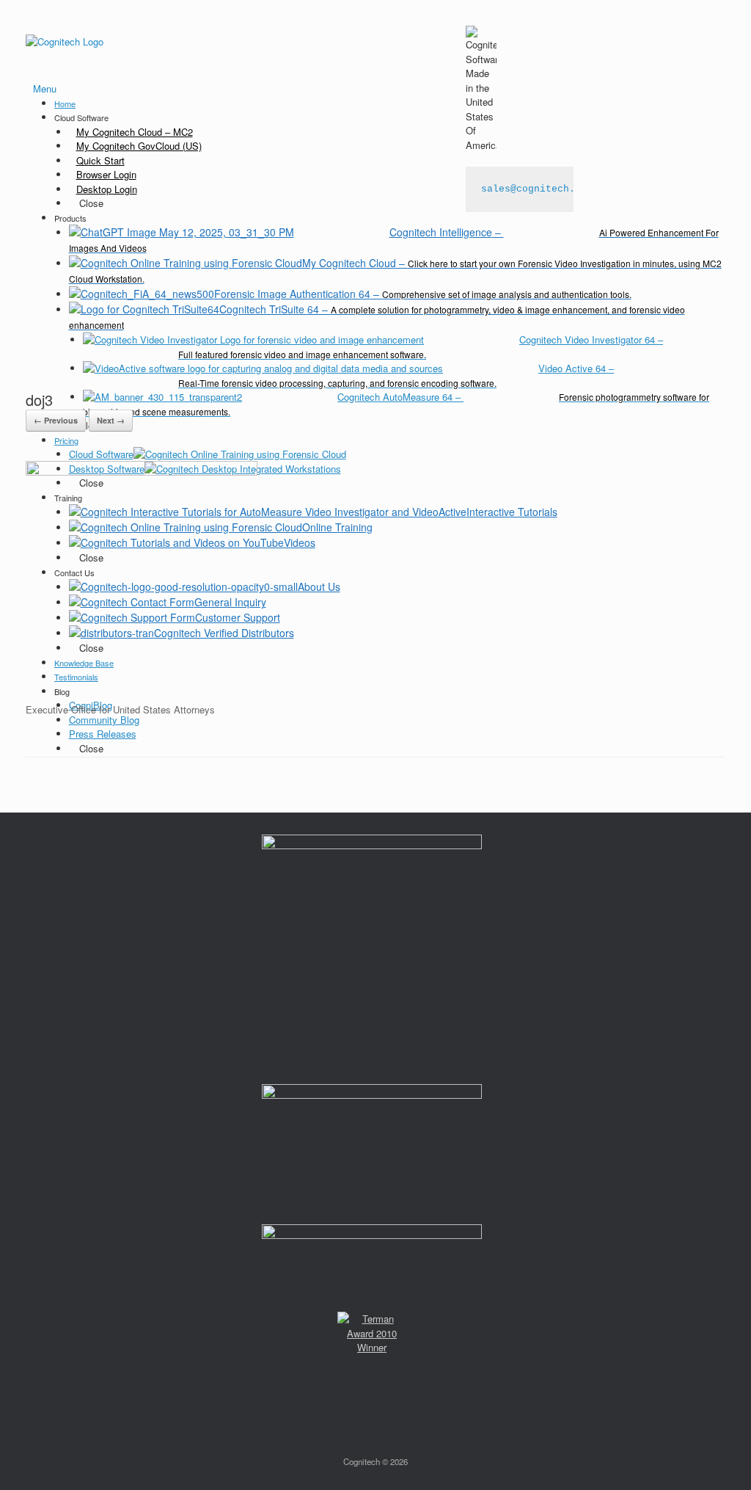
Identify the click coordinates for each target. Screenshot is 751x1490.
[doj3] (141, 472)
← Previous (56, 420)
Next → (111, 420)
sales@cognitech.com (537, 189)
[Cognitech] (64, 40)
